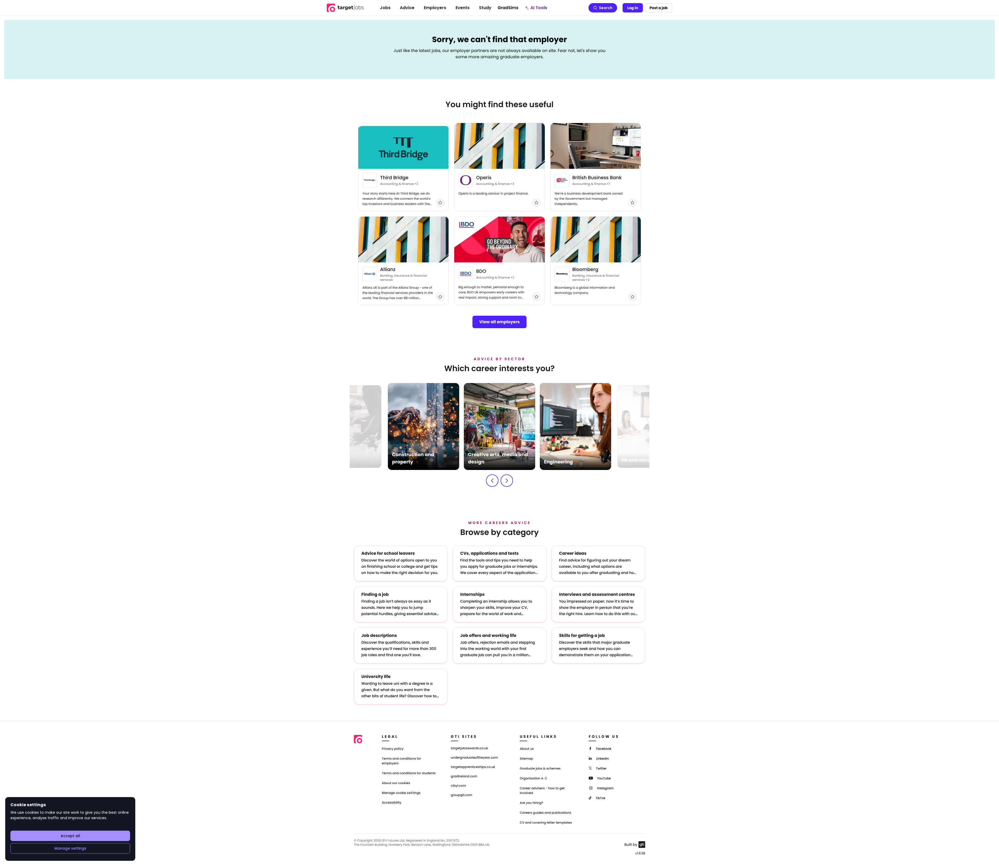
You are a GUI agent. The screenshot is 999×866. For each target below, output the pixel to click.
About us (527, 749)
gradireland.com (464, 776)
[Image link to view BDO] (465, 274)
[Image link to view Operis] (465, 180)
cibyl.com (458, 786)
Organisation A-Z (533, 778)
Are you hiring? (531, 803)
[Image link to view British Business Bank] (562, 180)
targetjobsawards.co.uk (469, 748)
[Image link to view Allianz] (369, 274)
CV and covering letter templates (546, 822)
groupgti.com (461, 795)
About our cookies (396, 783)
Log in (632, 7)
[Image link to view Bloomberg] (562, 274)
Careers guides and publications (545, 813)
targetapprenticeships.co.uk (473, 767)
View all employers (499, 322)
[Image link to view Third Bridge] (369, 180)
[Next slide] (507, 480)
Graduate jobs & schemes (540, 768)
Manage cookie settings (401, 793)
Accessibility (391, 802)
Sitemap (526, 759)
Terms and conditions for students (409, 773)
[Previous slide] (492, 480)
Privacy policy (393, 749)
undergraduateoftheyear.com (474, 758)
